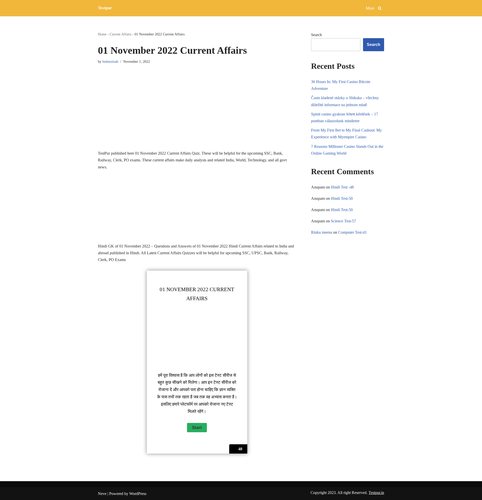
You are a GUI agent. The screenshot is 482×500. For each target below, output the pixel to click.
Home (102, 34)
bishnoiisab (110, 61)
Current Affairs (120, 34)
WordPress (137, 493)
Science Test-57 (343, 221)
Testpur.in (376, 492)
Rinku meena (321, 232)
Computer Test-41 (352, 232)
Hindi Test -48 (342, 187)
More (370, 8)
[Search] (380, 8)
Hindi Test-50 (342, 198)
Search (316, 35)
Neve (102, 493)
